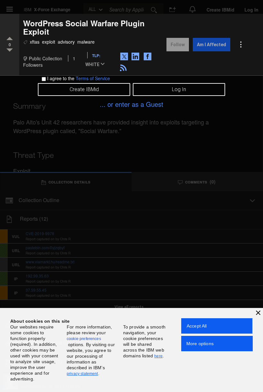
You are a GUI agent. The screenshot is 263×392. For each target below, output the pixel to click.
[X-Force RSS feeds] (124, 67)
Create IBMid (84, 89)
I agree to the (78, 78)
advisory (66, 41)
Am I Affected (211, 44)
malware (86, 41)
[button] (96, 64)
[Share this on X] (125, 55)
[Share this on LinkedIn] (136, 55)
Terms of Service (93, 78)
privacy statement (82, 373)
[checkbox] (44, 79)
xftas (34, 41)
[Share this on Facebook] (148, 55)
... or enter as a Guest (131, 104)
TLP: (96, 55)
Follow (178, 44)
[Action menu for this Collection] (241, 44)
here (158, 356)
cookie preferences (84, 339)
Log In (179, 89)
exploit (48, 41)
